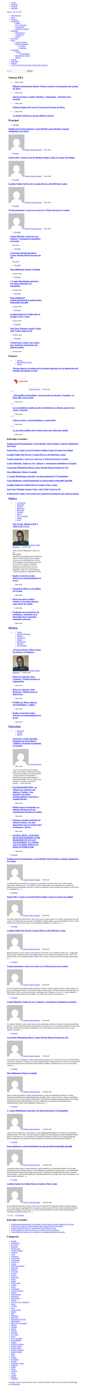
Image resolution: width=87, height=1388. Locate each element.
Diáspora (14, 19)
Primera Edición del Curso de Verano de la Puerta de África (39, 107)
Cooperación (19, 27)
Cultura (17, 52)
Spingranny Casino (17, 1363)
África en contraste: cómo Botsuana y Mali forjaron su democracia (25, 691)
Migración (23, 48)
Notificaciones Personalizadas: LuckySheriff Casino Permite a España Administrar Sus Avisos (42, 1224)
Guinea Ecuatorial (17, 1291)
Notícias (14, 63)
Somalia (14, 1361)
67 (16, 1215)
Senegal (13, 1358)
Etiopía (13, 1281)
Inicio (13, 17)
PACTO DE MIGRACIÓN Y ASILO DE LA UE (25, 525)
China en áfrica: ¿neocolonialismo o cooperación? (34, 420)
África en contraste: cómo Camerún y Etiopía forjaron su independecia (26, 679)
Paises (19, 514)
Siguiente (21, 1215)
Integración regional (22, 29)
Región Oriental (16, 1352)
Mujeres (18, 58)
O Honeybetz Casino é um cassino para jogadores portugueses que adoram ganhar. (24, 345)
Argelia (13, 1241)
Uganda (13, 1375)
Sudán (13, 1367)
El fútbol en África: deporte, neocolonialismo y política (25, 703)
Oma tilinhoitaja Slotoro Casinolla (25, 269)
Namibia (14, 1327)
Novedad (16, 125)
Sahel (19, 520)
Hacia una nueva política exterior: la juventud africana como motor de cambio (25, 601)
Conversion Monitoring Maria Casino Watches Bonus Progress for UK (25, 255)
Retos (13, 40)
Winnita (13, 1377)
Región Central (16, 1348)
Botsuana (14, 1247)
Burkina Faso (15, 1249)
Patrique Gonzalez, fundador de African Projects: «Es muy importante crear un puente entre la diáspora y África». (27, 823)
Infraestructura (20, 33)
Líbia (13, 1308)
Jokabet (13, 1300)
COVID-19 (15, 1262)
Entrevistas (14, 61)
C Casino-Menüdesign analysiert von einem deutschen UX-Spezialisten (24, 283)
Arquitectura (19, 35)
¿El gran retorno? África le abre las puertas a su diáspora (27, 651)
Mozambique (15, 1321)
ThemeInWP (15, 1384)
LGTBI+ (23, 46)
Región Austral (16, 1346)
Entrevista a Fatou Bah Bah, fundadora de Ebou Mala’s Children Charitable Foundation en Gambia (27, 742)
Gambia (19, 733)
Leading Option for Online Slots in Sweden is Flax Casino (25, 315)
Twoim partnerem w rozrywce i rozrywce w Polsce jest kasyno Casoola (39, 210)
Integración (21, 508)
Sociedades (15, 50)
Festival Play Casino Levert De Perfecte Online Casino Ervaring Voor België (41, 157)
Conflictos (14, 1256)
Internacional (21, 642)
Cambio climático (21, 42)
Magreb (13, 1312)
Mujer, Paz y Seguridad (19, 1323)
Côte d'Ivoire (15, 1260)
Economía (14, 38)
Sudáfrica (14, 1365)
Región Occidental (17, 1350)
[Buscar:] (17, 71)
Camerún (14, 1252)
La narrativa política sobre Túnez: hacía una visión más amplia (40, 430)
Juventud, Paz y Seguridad (20, 1302)
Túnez (13, 1373)
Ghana (13, 1287)
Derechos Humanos (22, 44)
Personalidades (25, 54)
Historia (13, 59)
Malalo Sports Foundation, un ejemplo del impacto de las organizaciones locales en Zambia (27, 809)
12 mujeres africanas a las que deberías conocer (33, 116)
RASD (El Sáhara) (17, 1344)
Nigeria (19, 364)
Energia (18, 36)
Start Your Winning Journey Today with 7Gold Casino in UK (25, 329)
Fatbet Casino (15, 1283)
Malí (12, 1314)
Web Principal (16, 15)
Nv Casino (14, 1335)
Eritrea (13, 1279)
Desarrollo (14, 31)
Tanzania (14, 1371)
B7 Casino (14, 1245)
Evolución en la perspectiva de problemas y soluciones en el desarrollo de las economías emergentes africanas (26, 615)
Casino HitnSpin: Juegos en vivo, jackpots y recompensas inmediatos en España (25, 238)
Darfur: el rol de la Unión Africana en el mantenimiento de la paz (27, 578)
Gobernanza (15, 21)
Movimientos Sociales (22, 56)
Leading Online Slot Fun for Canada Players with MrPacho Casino (37, 184)
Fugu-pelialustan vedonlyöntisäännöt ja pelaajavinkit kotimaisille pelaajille (25, 300)
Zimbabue (14, 1379)
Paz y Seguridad (20, 25)
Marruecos (14, 1316)
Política (17, 23)
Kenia (13, 1304)
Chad (13, 1254)
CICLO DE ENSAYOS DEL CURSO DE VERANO (29, 65)
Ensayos (20, 360)
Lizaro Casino (16, 1310)
